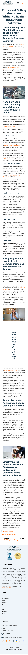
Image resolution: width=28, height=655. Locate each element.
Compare (3, 607)
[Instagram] (13, 641)
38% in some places (9, 158)
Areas (3, 613)
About (3, 600)
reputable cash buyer (9, 126)
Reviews (3, 602)
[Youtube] (9, 641)
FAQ (2, 604)
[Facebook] (6, 641)
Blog (2, 609)
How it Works (5, 598)
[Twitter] (2, 641)
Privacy (17, 647)
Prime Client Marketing (7, 587)
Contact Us (4, 611)
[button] (18, 3)
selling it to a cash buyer (10, 370)
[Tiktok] (20, 641)
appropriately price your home (12, 145)
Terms (11, 647)
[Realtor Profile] (23, 641)
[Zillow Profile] (16, 641)
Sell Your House (5, 596)
